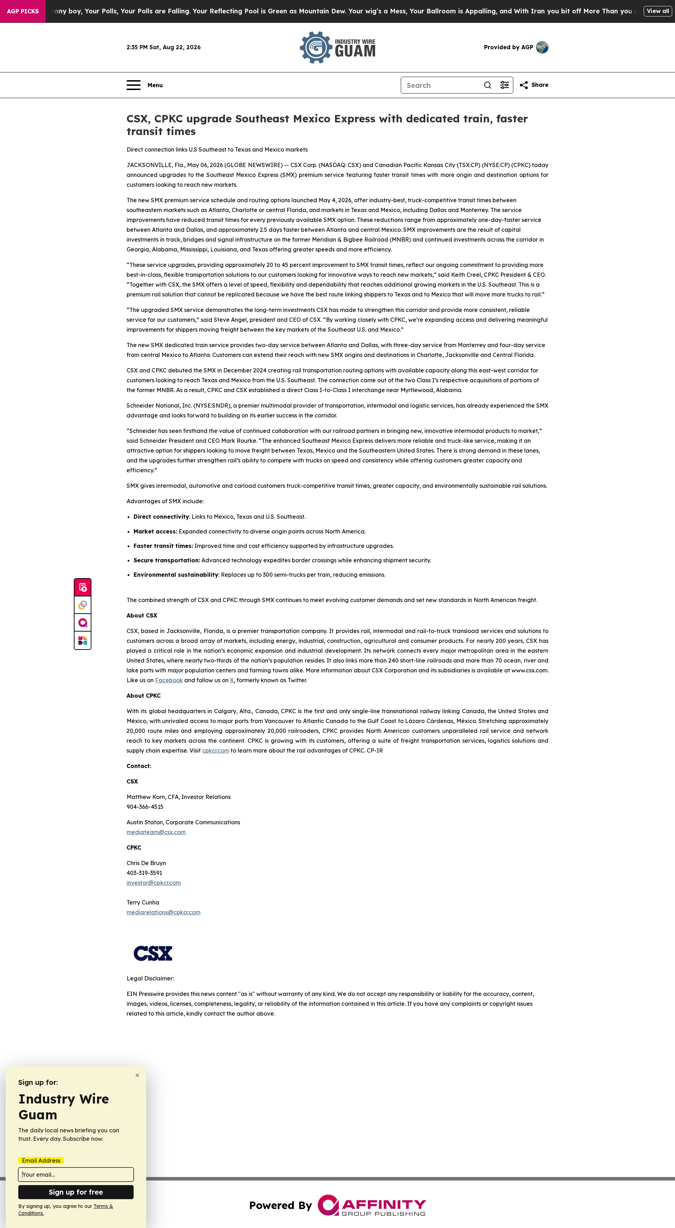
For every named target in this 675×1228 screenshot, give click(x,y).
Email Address (41, 1160)
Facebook (169, 680)
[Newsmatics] (83, 640)
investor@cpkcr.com (154, 882)
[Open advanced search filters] (504, 85)
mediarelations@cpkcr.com (163, 912)
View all (658, 10)
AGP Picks (23, 11)
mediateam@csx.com (156, 832)
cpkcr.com (215, 750)
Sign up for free (76, 1192)
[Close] (137, 1075)
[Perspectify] (83, 605)
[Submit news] (83, 587)
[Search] (487, 85)
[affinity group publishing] (83, 623)
